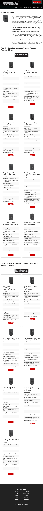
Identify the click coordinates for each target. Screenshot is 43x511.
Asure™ (34, 7)
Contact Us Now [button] (36, 2)
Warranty (25, 7)
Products (20, 7)
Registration (30, 7)
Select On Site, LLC (25, 504)
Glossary (26, 499)
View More (11, 107)
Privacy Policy (26, 497)
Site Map (16, 499)
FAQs (41, 7)
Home (16, 7)
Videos (38, 7)
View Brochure (5, 75)
